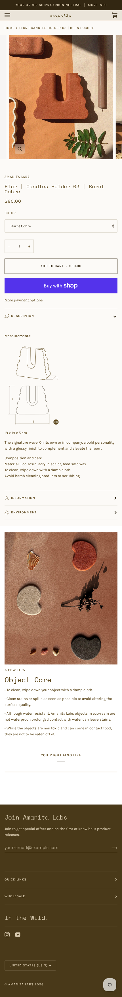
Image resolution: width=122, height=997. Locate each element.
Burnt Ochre (20, 226)
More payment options (24, 300)
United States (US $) (28, 965)
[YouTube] (17, 934)
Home (9, 28)
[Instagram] (7, 934)
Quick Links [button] (15, 879)
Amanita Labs (17, 177)
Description (22, 316)
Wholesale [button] (15, 896)
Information (23, 498)
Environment (24, 512)
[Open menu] (13, 15)
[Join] (109, 847)
